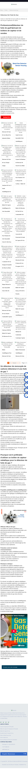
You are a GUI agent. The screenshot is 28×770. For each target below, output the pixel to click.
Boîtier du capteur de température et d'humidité (9, 728)
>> (19, 362)
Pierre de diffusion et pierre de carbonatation (8, 739)
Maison (1, 10)
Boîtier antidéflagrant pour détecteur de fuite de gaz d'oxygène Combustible (6, 356)
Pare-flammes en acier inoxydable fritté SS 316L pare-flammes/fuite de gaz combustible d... (7, 242)
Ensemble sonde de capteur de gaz (6, 733)
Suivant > (15, 362)
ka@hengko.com (5, 749)
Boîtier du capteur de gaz (5, 731)
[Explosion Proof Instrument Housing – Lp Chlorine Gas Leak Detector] (20, 345)
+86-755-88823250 (5, 746)
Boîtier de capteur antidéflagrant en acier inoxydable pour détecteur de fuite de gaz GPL (6, 211)
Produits (6, 10)
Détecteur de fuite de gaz (13, 10)
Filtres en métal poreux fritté (5, 735)
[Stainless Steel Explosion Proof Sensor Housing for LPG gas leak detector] (7, 199)
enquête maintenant (8, 754)
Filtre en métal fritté (4, 737)
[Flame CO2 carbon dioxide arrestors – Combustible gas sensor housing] (20, 172)
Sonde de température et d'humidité (6, 726)
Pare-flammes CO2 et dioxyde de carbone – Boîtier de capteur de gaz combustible (20, 184)
